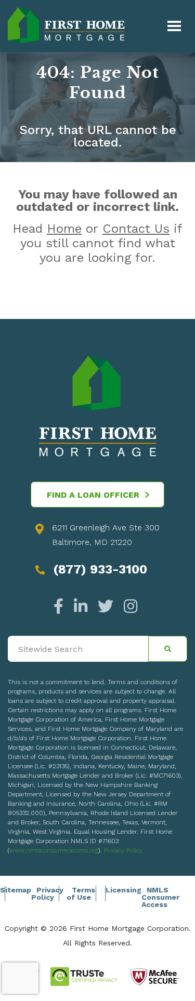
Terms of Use (81, 893)
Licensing (123, 890)
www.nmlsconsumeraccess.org (53, 850)
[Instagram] (128, 606)
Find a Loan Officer (93, 495)
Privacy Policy (123, 850)
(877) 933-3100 (100, 569)
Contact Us (136, 228)
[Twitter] (106, 606)
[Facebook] (61, 606)
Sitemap (15, 890)
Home (64, 228)
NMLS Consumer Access (160, 897)
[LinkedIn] (81, 606)
